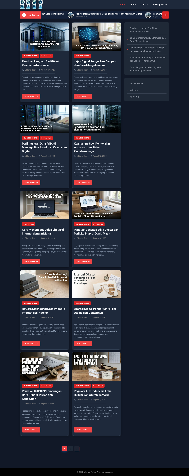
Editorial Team (31, 70)
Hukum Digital (30, 56)
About (133, 4)
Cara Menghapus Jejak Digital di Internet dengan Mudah (145, 69)
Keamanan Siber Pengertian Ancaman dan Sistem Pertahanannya (92, 147)
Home (122, 4)
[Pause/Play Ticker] (165, 15)
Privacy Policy (160, 4)
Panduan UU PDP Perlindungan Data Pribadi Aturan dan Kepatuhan (41, 394)
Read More (30, 96)
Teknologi (29, 224)
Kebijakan (46, 56)
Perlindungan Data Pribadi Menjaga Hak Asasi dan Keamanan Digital (88, 13)
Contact (144, 4)
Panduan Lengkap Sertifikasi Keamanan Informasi (143, 30)
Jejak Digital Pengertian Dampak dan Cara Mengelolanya (148, 39)
